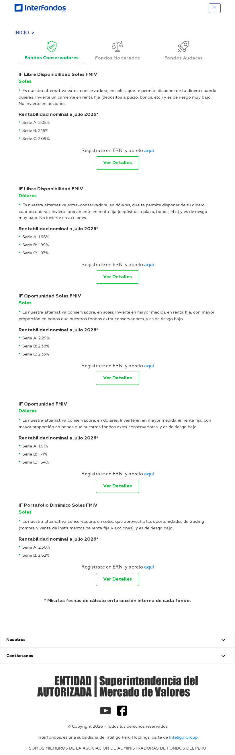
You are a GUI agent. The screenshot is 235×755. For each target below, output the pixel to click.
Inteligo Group (183, 737)
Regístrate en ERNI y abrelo (117, 150)
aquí (149, 150)
